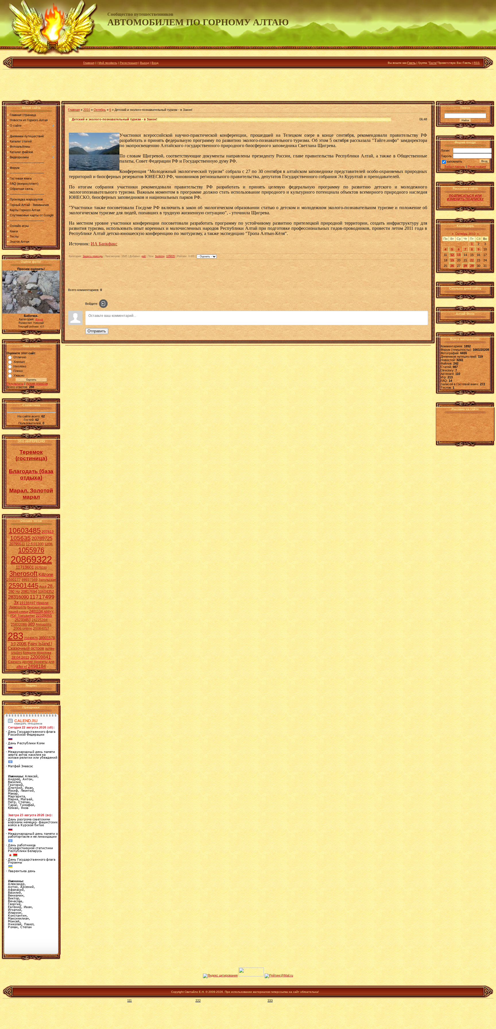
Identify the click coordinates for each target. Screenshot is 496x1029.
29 (472, 265)
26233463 (23, 620)
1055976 (31, 550)
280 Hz (14, 591)
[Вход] (103, 303)
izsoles (16, 653)
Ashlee (50, 648)
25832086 (19, 625)
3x (16, 602)
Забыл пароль (454, 166)
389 (31, 624)
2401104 (36, 611)
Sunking (159, 256)
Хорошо (19, 361)
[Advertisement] (248, 86)
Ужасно (18, 375)
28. (50, 586)
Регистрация (128, 62)
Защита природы (93, 256)
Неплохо (19, 366)
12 (452, 255)
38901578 (47, 638)
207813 (48, 532)
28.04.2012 (20, 658)
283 (15, 636)
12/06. (48, 544)
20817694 (29, 591)
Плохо (18, 371)
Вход (155, 62)
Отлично (19, 357)
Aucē (42, 586)
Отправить (97, 331)
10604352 (46, 591)
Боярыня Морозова (37, 652)
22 (472, 260)
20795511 (17, 544)
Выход (144, 62)
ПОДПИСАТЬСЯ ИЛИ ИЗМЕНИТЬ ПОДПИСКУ (465, 197)
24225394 (40, 620)
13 (458, 255)
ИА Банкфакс (104, 243)
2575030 (41, 567)
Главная (88, 62)
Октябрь (100, 109)
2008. (22, 643)
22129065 (44, 616)
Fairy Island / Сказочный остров (30, 646)
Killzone (45, 574)
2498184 (37, 666)
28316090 (18, 597)
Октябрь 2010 (465, 234)
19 (452, 260)
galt (144, 256)
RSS (477, 62)
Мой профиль (107, 62)
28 (465, 265)
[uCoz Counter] (251, 975)
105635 (20, 538)
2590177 (14, 580)
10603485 (25, 530)
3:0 (13, 644)
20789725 (42, 538)
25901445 (23, 585)
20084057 (41, 629)
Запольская (47, 579)
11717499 (42, 597)
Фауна (39, 319)
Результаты (15, 383)
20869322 (31, 559)
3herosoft (23, 573)
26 (452, 265)
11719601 (25, 567)
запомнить (454, 161)
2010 (86, 109)
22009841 (40, 657)
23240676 (31, 638)
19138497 (28, 603)
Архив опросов (37, 383)
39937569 (30, 580)
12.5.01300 (35, 544)
